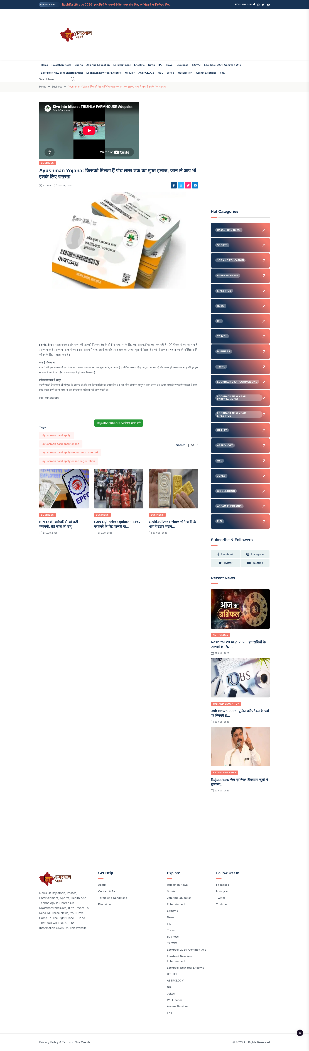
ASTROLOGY (146, 72)
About (102, 884)
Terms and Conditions (112, 898)
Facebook (222, 884)
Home (44, 64)
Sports (79, 64)
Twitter (220, 898)
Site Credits (82, 1042)
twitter (228, 562)
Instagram (222, 891)
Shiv (49, 185)
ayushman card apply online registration (68, 461)
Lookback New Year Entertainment (62, 72)
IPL (160, 64)
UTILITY (130, 72)
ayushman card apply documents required (70, 452)
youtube (257, 562)
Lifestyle (139, 64)
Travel (169, 64)
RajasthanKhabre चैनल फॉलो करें (119, 423)
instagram (257, 554)
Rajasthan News (61, 64)
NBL (160, 72)
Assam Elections (206, 72)
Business (182, 64)
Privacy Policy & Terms (55, 1042)
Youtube (221, 904)
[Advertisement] (194, 35)
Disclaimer (105, 904)
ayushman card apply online (60, 444)
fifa (222, 72)
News (151, 64)
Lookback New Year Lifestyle (104, 72)
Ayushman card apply (56, 435)
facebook (227, 554)
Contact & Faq (107, 891)
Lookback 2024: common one (222, 64)
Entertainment (122, 64)
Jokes (170, 72)
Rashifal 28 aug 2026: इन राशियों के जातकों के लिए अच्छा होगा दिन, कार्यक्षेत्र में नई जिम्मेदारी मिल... (116, 4)
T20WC (196, 64)
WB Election (185, 72)
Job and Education (98, 64)
